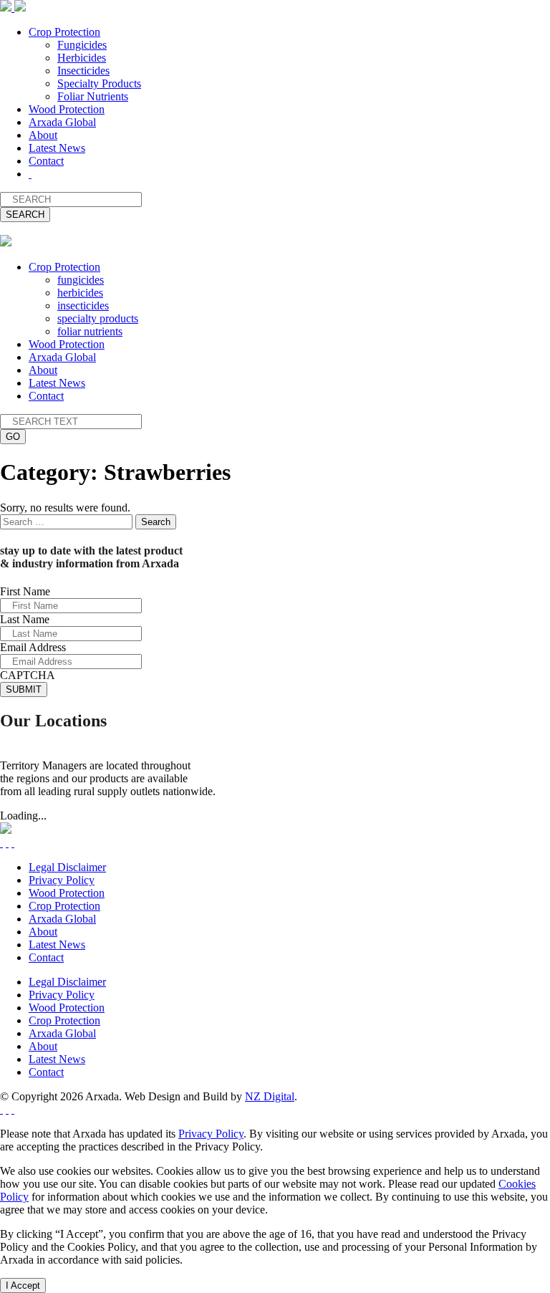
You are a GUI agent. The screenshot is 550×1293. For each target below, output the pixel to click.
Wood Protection (67, 109)
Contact (46, 161)
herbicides (80, 293)
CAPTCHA (27, 675)
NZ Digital (269, 1096)
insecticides (83, 305)
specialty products (97, 318)
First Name (25, 591)
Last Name (24, 619)
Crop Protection (64, 32)
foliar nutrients (89, 331)
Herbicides (81, 58)
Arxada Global (62, 122)
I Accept (23, 1285)
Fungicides (82, 45)
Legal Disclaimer (67, 867)
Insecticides (83, 70)
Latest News (57, 148)
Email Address (33, 647)
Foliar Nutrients (92, 96)
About (43, 135)
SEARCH (25, 214)
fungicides (80, 280)
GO (13, 436)
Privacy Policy (62, 880)
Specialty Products (99, 83)
